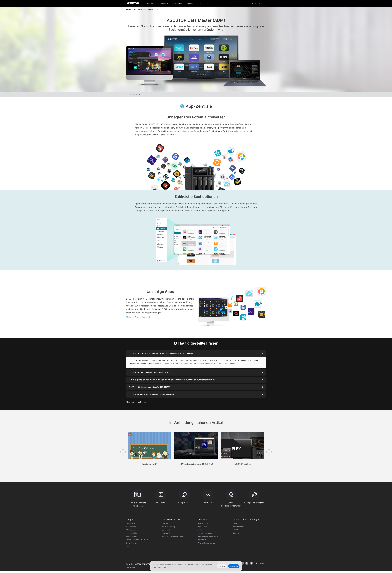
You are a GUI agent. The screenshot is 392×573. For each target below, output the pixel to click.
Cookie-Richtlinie (159, 567)
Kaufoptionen (238, 527)
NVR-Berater (131, 530)
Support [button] (189, 3)
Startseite (132, 9)
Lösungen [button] (163, 3)
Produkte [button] (150, 3)
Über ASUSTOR (203, 523)
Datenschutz (131, 567)
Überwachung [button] (176, 3)
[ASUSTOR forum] (251, 563)
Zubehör (236, 523)
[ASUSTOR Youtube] (246, 563)
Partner (236, 533)
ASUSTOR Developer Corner (173, 536)
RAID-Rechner (131, 536)
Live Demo (166, 523)
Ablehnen (222, 566)
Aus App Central (168, 533)
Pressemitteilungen (205, 533)
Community (166, 530)
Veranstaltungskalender (207, 543)
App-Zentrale (136, 94)
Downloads (130, 523)
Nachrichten (202, 527)
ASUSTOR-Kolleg (168, 527)
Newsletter (202, 540)
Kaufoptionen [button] (203, 3)
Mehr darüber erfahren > (227, 364)
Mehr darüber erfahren (137, 317)
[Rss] (242, 563)
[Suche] (264, 3)
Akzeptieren (234, 566)
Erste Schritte (131, 543)
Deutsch (256, 3)
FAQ (127, 546)
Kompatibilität (131, 533)
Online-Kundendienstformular (137, 540)
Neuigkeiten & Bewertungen (208, 536)
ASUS (235, 530)
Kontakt (200, 530)
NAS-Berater (131, 527)
